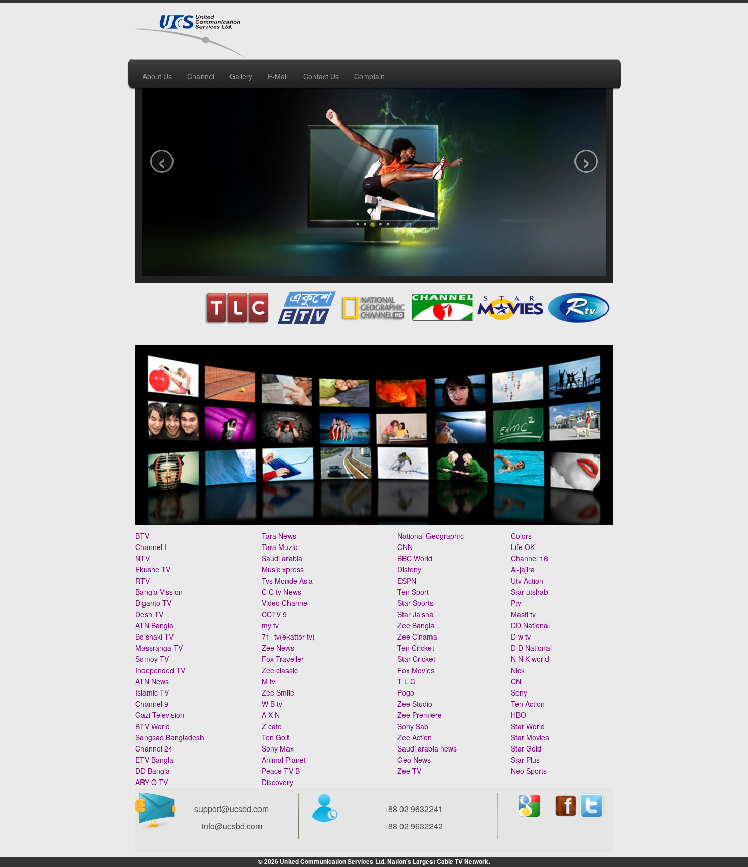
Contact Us (321, 76)
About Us (157, 76)
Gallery (240, 76)
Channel (200, 76)
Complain (369, 76)
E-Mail (278, 76)
